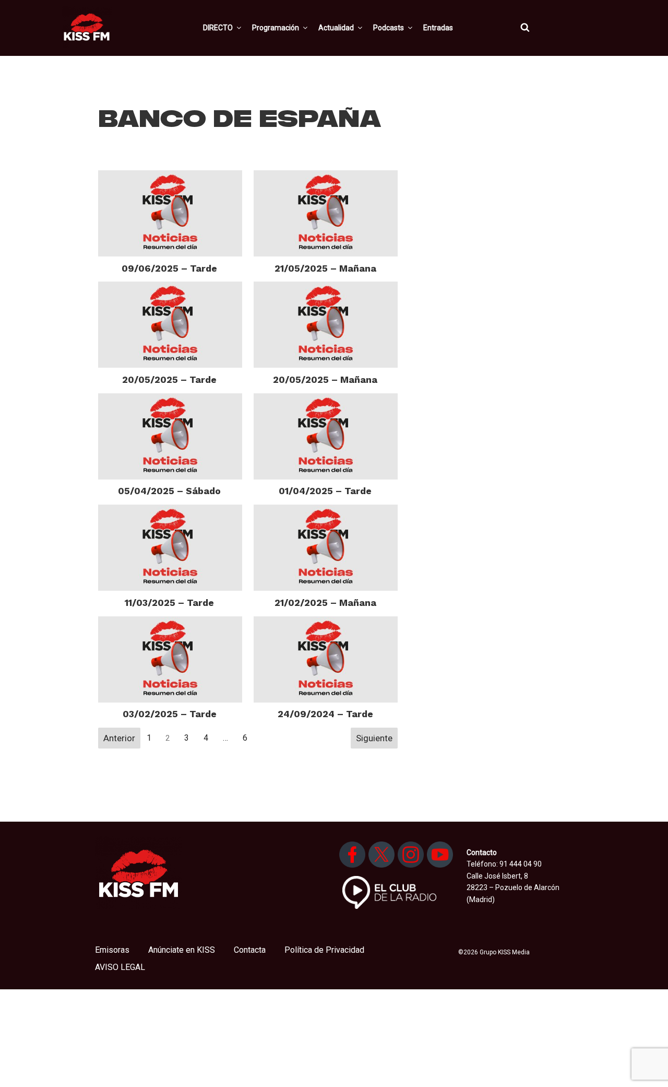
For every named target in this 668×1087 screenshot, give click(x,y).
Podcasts (388, 28)
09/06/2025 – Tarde (169, 268)
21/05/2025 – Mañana (325, 268)
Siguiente (374, 738)
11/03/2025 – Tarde (169, 602)
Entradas (438, 28)
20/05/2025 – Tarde (169, 379)
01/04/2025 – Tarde (325, 490)
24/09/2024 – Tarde (325, 713)
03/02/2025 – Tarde (170, 713)
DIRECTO (218, 28)
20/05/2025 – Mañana (325, 379)
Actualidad (336, 28)
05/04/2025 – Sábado (169, 490)
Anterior (119, 738)
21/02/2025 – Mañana (325, 602)
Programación (275, 28)
